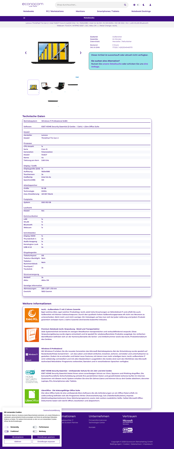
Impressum (148, 444)
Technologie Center (97, 422)
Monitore (80, 11)
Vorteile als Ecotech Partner (66, 422)
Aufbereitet (117, 37)
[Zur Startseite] (32, 5)
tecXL (43, 309)
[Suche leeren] (121, 5)
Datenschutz (136, 444)
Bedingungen (115, 444)
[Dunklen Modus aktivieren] (143, 4)
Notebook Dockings (141, 11)
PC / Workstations (55, 11)
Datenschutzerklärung (51, 410)
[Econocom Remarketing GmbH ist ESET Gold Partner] (128, 430)
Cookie (126, 444)
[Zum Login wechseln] (150, 4)
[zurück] (24, 18)
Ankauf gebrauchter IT (64, 420)
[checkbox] (6, 427)
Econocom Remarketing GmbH (139, 442)
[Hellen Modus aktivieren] (134, 4)
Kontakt (92, 427)
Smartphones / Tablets (108, 11)
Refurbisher (127, 41)
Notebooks (28, 11)
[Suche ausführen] (125, 5)
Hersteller (116, 41)
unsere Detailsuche (112, 64)
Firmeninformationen (98, 420)
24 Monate (116, 39)
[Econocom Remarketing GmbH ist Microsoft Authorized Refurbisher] (128, 422)
